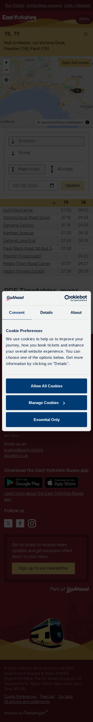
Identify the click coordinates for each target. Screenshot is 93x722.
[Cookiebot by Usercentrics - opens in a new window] (65, 298)
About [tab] (76, 312)
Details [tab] (46, 312)
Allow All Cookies (47, 385)
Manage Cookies (44, 402)
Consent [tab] (17, 312)
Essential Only (47, 419)
